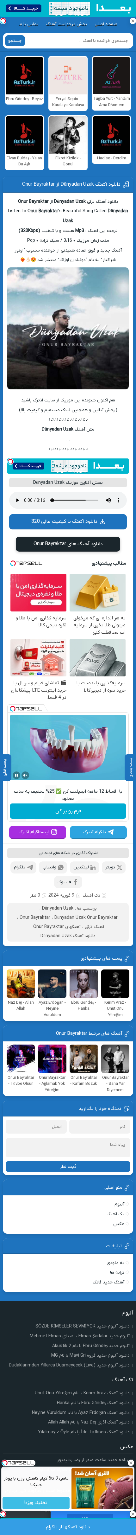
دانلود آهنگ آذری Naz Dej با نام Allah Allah (89, 1422)
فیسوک (64, 882)
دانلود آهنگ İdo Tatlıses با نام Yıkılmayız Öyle (84, 1432)
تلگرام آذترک (94, 832)
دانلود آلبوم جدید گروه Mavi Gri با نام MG (90, 1356)
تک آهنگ (91, 895)
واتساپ (49, 867)
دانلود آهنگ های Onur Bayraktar (68, 544)
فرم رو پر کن (68, 811)
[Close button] (131, 1463)
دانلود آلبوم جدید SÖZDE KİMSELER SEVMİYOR (82, 1326)
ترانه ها (117, 1273)
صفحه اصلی (106, 24)
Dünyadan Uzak (57, 908)
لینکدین (81, 867)
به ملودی (115, 1263)
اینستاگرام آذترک (34, 832)
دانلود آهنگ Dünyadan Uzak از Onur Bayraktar (71, 184)
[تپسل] (10, 461)
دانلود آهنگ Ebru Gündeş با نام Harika (93, 1403)
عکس (118, 1224)
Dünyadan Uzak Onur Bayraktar (86, 918)
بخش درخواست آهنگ (66, 24)
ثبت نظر (68, 1166)
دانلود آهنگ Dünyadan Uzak (68, 936)
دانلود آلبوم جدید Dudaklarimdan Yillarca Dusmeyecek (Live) (69, 1365)
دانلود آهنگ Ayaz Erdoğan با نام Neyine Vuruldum (81, 1413)
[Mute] (25, 775)
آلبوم (119, 1204)
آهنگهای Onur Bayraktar (57, 927)
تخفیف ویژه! (36, 1503)
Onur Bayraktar (35, 918)
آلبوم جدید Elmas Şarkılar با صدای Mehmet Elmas (80, 1336)
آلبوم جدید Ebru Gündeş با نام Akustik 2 (91, 1346)
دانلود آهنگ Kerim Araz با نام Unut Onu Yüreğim (82, 1393)
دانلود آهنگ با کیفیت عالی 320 (64, 521)
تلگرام (19, 867)
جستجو (15, 40)
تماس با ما (28, 24)
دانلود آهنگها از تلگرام (68, 1527)
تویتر (110, 867)
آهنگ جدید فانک (108, 1282)
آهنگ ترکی (94, 927)
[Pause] (16, 775)
